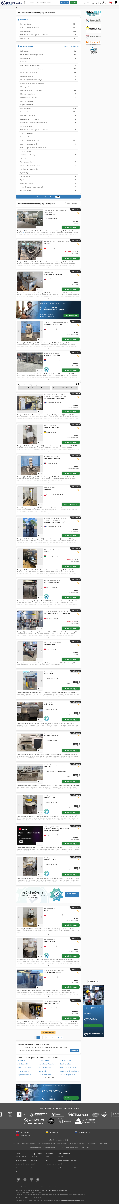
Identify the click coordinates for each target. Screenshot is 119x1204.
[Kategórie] (25, 2)
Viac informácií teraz (72, 895)
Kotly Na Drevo (44, 1060)
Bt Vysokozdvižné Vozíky (77, 1143)
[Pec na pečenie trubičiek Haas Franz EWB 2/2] (30, 1010)
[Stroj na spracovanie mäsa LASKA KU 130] (30, 651)
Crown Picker (103, 1143)
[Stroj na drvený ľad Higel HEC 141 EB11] (30, 434)
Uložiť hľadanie (49, 1032)
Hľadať (65, 3)
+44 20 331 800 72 (25, 1133)
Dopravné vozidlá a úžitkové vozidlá (65, 388)
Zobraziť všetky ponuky (71, 46)
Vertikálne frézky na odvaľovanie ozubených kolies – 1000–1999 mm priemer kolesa (54, 1148)
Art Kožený (21, 1060)
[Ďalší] (41, 219)
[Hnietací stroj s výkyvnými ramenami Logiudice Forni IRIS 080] (30, 331)
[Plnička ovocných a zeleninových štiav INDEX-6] (30, 250)
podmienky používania (74, 1200)
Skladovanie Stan (65, 1064)
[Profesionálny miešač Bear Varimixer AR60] (30, 465)
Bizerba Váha (15, 1143)
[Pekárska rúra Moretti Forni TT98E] (30, 742)
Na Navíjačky (43, 1071)
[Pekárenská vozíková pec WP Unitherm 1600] (30, 589)
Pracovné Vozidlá (65, 1060)
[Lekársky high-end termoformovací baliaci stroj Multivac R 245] (30, 219)
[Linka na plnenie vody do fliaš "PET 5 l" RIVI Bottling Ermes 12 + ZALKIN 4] (30, 620)
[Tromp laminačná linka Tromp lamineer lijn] (30, 362)
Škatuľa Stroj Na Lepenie (68, 1075)
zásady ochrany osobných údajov (58, 1200)
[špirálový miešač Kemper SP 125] (30, 804)
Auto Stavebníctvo (23, 1064)
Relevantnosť (72, 204)
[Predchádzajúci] (18, 219)
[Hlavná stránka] (16, 7)
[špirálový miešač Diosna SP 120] (30, 948)
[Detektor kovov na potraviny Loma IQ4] (30, 773)
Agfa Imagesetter (92, 1143)
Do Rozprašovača (23, 1071)
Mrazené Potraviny (45, 1067)
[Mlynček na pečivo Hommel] (30, 496)
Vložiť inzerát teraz (71, 316)
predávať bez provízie (93, 1026)
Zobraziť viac (49, 1078)
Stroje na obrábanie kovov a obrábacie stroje (34, 388)
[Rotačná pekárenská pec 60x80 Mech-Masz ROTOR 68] (30, 979)
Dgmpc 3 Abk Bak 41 (24, 1067)
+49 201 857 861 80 (84, 1133)
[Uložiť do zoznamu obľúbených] (78, 213)
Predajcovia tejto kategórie (48, 197)
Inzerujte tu (94, 981)
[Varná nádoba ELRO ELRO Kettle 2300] (30, 281)
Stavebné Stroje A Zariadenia (69, 1071)
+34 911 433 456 (25, 1135)
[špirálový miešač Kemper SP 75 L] (30, 866)
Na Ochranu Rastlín (45, 1075)
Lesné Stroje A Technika (46, 1064)
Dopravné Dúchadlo (24, 1075)
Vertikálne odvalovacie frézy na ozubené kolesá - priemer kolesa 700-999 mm (44, 1143)
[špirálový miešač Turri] (30, 917)
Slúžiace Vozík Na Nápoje (68, 1067)
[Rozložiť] (48, 236)
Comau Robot (85, 1148)
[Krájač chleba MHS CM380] (30, 711)
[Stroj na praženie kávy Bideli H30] (30, 558)
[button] (116, 2)
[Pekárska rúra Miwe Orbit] (30, 680)
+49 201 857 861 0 (54, 1133)
